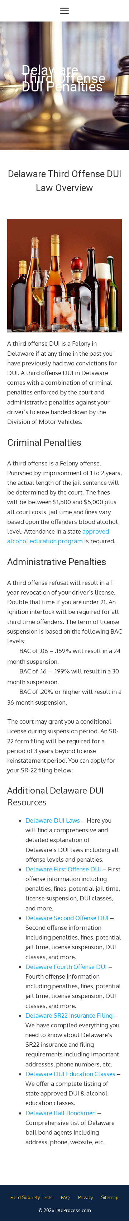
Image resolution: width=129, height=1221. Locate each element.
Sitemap (110, 1197)
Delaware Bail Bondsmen (60, 1113)
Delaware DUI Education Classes (70, 1074)
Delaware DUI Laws (52, 820)
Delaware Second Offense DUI (67, 918)
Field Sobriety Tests (31, 1197)
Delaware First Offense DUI (63, 869)
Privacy (85, 1197)
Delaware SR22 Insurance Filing (69, 1015)
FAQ (65, 1197)
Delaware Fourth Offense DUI (66, 966)
